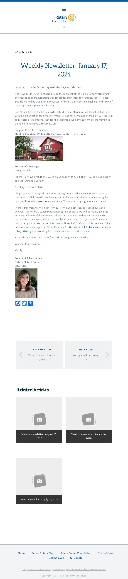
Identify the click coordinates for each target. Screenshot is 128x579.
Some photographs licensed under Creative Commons (79, 569)
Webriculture (79, 576)
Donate (78, 558)
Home (21, 553)
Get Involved (56, 558)
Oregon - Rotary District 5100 (36, 569)
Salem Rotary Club (43, 553)
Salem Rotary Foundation (76, 553)
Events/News (105, 553)
